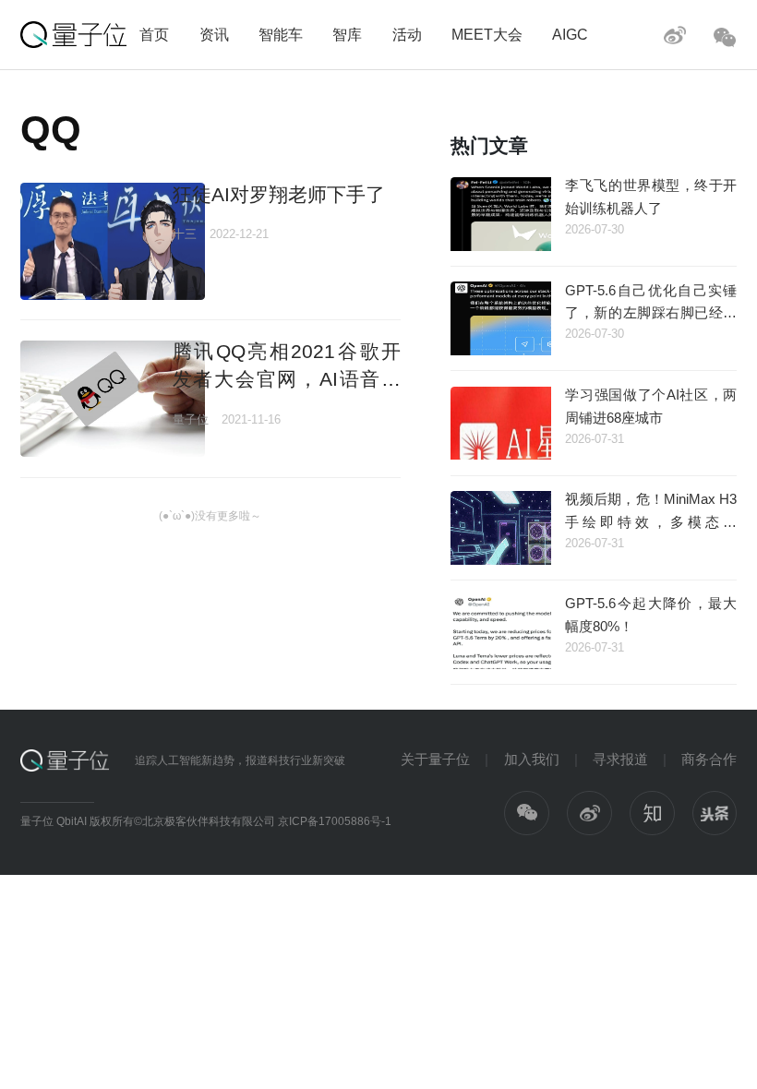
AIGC (570, 34)
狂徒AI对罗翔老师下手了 (279, 194)
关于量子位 (435, 759)
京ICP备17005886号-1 (334, 821)
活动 (407, 34)
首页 (154, 34)
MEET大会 (487, 34)
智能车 (280, 34)
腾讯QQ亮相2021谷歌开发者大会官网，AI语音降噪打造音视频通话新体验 (287, 378)
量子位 (191, 419)
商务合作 (709, 759)
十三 (185, 234)
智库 (347, 34)
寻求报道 (620, 759)
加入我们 (531, 759)
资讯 (214, 34)
